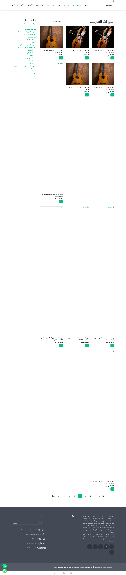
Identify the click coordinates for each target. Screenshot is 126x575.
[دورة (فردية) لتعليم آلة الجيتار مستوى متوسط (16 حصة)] (77, 74)
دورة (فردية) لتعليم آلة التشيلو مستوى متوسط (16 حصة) (78, 51)
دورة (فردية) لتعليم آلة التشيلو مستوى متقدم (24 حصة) (103, 51)
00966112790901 (33, 543)
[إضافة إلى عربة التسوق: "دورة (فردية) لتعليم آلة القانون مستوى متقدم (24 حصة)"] (112, 489)
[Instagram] (100, 546)
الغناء (33, 42)
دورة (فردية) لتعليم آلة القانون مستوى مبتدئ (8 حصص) (52, 338)
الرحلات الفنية (31, 39)
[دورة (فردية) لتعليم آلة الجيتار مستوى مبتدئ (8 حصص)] (51, 37)
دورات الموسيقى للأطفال (27, 45)
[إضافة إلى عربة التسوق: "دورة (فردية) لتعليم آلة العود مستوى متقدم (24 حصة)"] (112, 345)
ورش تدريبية (33, 70)
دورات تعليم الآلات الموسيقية (26, 47)
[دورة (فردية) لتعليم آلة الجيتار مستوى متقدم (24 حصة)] (103, 74)
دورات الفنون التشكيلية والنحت (26, 31)
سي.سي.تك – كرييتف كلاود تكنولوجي (65, 567)
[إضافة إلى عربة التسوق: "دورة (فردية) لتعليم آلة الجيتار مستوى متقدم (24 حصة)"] (112, 94)
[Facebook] (111, 546)
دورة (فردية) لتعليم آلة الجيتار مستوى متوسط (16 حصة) (78, 88)
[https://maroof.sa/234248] (63, 520)
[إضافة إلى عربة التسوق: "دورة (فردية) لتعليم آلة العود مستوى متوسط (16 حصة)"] (87, 345)
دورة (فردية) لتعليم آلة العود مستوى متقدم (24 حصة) (104, 338)
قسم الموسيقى (31, 37)
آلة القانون (30, 52)
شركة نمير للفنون (89, 567)
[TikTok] (111, 552)
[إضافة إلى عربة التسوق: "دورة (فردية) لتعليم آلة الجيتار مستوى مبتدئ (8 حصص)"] (61, 57)
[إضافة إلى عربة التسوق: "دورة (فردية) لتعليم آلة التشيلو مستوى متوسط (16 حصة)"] (87, 57)
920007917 (35, 538)
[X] (106, 546)
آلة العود (30, 50)
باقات (34, 26)
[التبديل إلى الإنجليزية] (20, 5)
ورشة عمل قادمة (30, 73)
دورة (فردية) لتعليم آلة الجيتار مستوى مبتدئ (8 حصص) (52, 51)
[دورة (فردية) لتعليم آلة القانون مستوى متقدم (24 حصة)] (103, 414)
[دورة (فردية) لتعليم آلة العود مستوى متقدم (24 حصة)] (103, 271)
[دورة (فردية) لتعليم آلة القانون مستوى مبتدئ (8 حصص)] (51, 271)
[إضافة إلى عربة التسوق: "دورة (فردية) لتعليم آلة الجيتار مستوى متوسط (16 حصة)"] (87, 94)
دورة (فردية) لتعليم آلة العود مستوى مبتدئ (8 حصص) (52, 195)
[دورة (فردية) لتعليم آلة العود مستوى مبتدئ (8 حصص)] (51, 127)
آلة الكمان (30, 55)
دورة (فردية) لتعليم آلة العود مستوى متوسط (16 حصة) (78, 338)
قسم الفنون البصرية (30, 29)
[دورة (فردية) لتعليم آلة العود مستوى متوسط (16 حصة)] (77, 271)
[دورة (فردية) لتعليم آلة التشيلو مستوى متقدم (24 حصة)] (103, 37)
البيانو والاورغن (29, 58)
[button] (13, 5)
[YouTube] (95, 546)
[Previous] (101, 496)
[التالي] (53, 496)
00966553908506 (33, 547)
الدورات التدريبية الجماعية (29, 24)
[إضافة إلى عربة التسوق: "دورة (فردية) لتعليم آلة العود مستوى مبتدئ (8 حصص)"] (61, 201)
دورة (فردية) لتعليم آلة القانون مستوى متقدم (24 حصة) (103, 482)
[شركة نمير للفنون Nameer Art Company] (110, 5)
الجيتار (31, 63)
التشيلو (31, 60)
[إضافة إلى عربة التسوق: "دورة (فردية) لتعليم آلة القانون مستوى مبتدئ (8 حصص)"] (61, 345)
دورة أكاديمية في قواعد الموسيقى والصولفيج (24, 66)
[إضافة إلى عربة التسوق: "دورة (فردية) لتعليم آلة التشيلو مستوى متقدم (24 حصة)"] (112, 57)
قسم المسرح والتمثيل (30, 34)
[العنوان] (89, 546)
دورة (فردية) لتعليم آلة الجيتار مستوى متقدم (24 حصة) (104, 88)
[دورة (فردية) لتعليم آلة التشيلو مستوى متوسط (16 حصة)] (77, 37)
